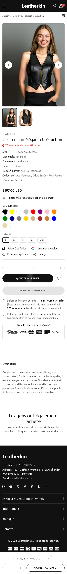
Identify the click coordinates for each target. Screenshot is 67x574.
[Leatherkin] (33, 5)
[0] (61, 6)
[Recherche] (55, 6)
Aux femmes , (24, 175)
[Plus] (60, 268)
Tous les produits (14, 180)
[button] (58, 65)
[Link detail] (3, 486)
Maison (5, 15)
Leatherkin (10, 134)
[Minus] (7, 268)
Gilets (19, 166)
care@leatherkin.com (17, 478)
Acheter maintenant (34, 290)
